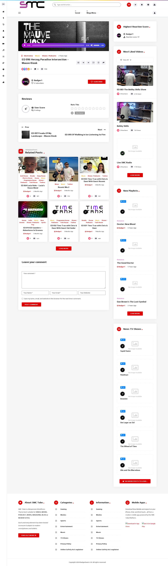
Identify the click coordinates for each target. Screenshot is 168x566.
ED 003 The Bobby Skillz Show (131, 89)
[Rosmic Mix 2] (63, 169)
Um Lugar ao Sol (127, 422)
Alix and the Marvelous (130, 470)
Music (37, 56)
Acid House (24, 176)
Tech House (33, 182)
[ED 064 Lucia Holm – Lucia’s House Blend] (32, 165)
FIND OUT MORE (28, 535)
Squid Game (125, 351)
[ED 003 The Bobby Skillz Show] (135, 75)
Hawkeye (124, 375)
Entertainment (66, 526)
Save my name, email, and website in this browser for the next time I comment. (52, 299)
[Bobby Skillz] (135, 112)
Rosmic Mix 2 (63, 187)
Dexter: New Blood (126, 224)
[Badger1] (26, 82)
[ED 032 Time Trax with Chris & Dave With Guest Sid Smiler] (63, 209)
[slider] (97, 45)
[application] (63, 45)
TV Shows (64, 538)
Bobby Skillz (123, 126)
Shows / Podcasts (49, 56)
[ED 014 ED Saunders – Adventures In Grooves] (32, 209)
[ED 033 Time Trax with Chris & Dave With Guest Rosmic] (94, 165)
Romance (120, 221)
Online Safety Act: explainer (71, 549)
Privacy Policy (65, 544)
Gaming (63, 509)
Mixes (57, 184)
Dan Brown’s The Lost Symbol (131, 301)
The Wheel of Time (128, 446)
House (37, 178)
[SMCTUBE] (32, 4)
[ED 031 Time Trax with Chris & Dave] (94, 209)
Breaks (32, 176)
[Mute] (92, 45)
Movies (63, 515)
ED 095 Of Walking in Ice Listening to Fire (85, 134)
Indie (30, 220)
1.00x (102, 45)
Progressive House (30, 180)
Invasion (123, 399)
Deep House (41, 176)
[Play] (25, 45)
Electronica (28, 56)
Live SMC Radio (124, 162)
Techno (42, 182)
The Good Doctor (125, 263)
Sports (63, 521)
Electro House (27, 178)
